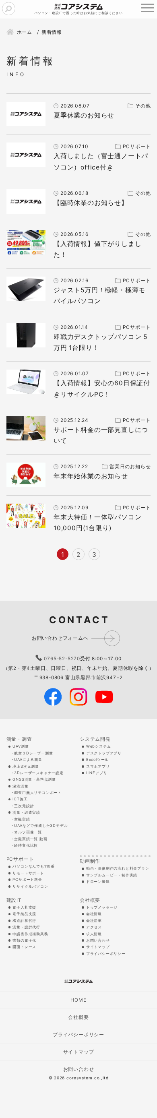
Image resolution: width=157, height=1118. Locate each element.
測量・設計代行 (26, 927)
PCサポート (20, 859)
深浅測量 (20, 786)
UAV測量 (20, 746)
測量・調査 (19, 739)
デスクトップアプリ (104, 753)
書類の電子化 (24, 940)
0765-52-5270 (62, 658)
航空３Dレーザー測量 (33, 753)
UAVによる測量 (28, 759)
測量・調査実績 (26, 812)
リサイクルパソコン (30, 886)
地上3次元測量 (25, 766)
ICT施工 (19, 799)
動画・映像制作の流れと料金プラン (117, 868)
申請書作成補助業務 (30, 934)
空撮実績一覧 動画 (30, 839)
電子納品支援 (24, 913)
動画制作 (90, 861)
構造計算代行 (24, 920)
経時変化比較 (26, 845)
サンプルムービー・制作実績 (111, 875)
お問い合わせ (98, 940)
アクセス (94, 927)
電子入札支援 (24, 907)
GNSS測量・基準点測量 (34, 779)
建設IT (14, 900)
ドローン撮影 (98, 881)
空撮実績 (22, 819)
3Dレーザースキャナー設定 (38, 773)
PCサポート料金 (27, 879)
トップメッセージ (102, 907)
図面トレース (24, 946)
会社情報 (94, 913)
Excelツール (97, 759)
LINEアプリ (96, 773)
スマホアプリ (98, 766)
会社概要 (90, 900)
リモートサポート (28, 873)
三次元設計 (24, 806)
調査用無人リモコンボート (38, 792)
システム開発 (95, 739)
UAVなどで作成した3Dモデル (41, 825)
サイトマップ (98, 946)
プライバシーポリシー (106, 953)
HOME (78, 1000)
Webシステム (98, 746)
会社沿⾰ (94, 920)
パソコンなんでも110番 (33, 866)
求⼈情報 (94, 934)
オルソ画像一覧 (28, 832)
